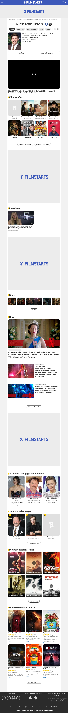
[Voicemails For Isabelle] (27, 108)
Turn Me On (27, 137)
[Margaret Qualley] (16, 487)
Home (10, 19)
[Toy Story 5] (51, 621)
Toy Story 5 (46, 633)
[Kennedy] (14, 108)
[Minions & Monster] (34, 655)
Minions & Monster (31, 667)
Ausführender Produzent (48, 33)
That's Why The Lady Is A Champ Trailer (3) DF (17, 572)
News (12, 317)
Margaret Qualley (16, 498)
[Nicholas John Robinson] (14, 41)
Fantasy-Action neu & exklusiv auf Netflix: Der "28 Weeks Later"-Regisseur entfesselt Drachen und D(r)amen (46, 389)
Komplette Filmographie (25, 144)
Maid (16, 500)
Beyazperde (63, 699)
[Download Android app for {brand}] (36, 697)
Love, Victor (53, 137)
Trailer (10, 641)
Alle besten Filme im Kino (34, 682)
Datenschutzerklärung (44, 706)
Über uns (12, 706)
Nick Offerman (34, 498)
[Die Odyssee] (34, 621)
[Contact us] (18, 698)
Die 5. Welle (51, 502)
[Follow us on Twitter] (9, 698)
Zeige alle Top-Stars (34, 543)
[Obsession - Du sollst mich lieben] (16, 655)
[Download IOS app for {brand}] (31, 697)
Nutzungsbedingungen (31, 706)
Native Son (16, 505)
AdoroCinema (51, 701)
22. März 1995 (33, 39)
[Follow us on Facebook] (4, 698)
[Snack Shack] (40, 128)
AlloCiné (49, 699)
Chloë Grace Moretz (51, 498)
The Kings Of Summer (34, 502)
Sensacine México (61, 701)
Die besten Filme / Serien (42, 144)
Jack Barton (34, 537)
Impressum (22, 706)
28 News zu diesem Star (34, 406)
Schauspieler (19, 19)
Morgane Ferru (51, 537)
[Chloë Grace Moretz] (51, 487)
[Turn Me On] (27, 128)
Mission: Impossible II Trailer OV (52, 572)
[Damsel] (14, 128)
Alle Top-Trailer (34, 601)
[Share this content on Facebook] (46, 24)
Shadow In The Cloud (51, 500)
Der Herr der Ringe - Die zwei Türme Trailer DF (17, 595)
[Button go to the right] (58, 29)
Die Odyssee (29, 633)
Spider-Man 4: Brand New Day (16, 633)
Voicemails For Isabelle (27, 117)
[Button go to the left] (55, 29)
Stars (14, 19)
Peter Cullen (16, 537)
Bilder (12, 295)
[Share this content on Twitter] (50, 24)
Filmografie (15, 97)
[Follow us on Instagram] (14, 698)
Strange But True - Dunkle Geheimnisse (16, 503)
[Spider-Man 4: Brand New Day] (16, 621)
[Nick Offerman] (34, 487)
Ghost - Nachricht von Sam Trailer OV (34, 595)
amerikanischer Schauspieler (29, 19)
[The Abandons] (54, 108)
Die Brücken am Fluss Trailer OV (34, 572)
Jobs (17, 706)
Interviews (14, 208)
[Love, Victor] (54, 128)
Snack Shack (41, 137)
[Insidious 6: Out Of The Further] (51, 655)
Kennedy (14, 117)
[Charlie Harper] (40, 108)
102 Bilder (34, 310)
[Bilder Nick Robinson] (12, 301)
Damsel (14, 137)
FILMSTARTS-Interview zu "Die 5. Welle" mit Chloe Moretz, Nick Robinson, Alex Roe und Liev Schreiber (20, 227)
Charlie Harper (40, 117)
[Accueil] (32, 2)
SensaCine (55, 699)
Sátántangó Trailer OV (51, 595)
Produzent (37, 33)
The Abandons (53, 117)
